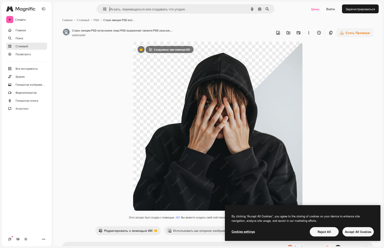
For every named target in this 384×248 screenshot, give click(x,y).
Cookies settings (243, 231)
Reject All (324, 232)
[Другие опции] (308, 32)
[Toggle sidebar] (43, 8)
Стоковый (83, 20)
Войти (330, 9)
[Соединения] (9, 239)
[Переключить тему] (25, 239)
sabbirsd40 (79, 35)
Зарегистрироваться (360, 9)
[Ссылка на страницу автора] (66, 32)
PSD (96, 20)
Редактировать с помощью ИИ (125, 231)
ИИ (178, 217)
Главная (67, 20)
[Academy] (17, 239)
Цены (315, 9)
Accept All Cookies (358, 232)
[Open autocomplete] (103, 9)
